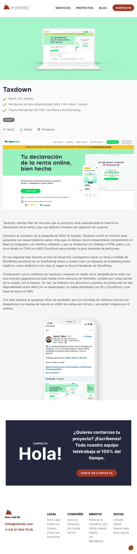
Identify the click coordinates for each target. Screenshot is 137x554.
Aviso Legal (53, 519)
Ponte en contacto (97, 473)
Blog (103, 8)
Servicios (62, 8)
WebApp (8, 119)
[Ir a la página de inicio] (23, 512)
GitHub (117, 523)
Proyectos (84, 8)
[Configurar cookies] (130, 547)
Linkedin (118, 519)
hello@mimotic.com (19, 524)
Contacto (123, 8)
